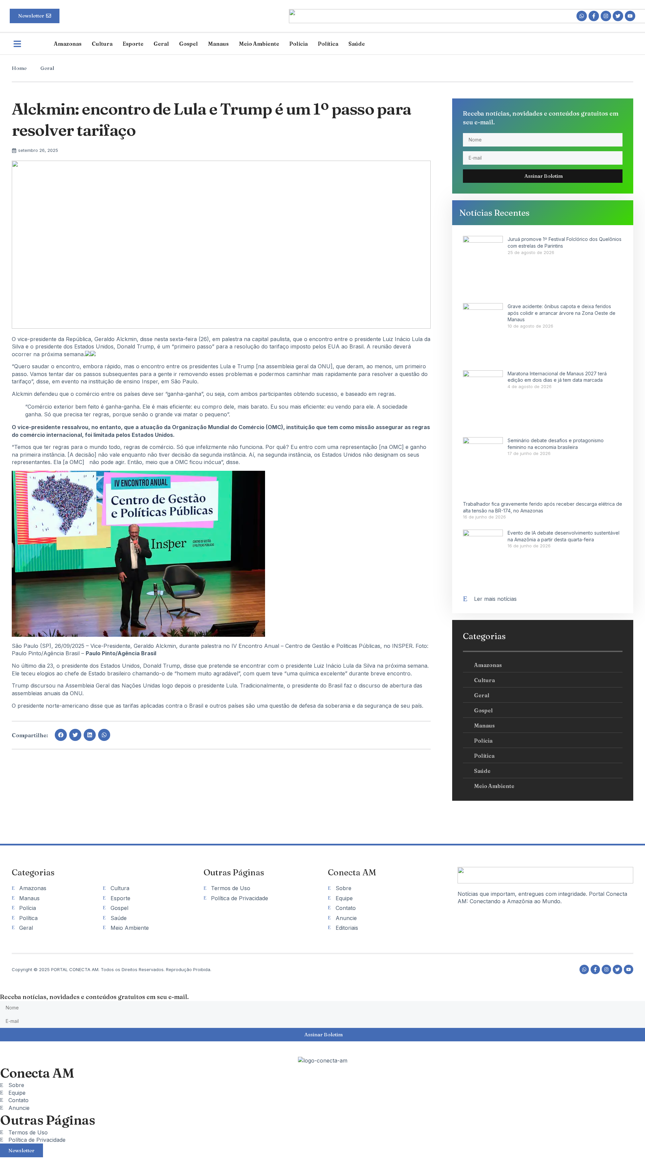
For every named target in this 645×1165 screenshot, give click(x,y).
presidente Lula (217, 685)
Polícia (298, 43)
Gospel (188, 43)
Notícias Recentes (494, 213)
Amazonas (68, 43)
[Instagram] (606, 16)
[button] (61, 735)
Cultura (102, 43)
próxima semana (406, 665)
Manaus (218, 43)
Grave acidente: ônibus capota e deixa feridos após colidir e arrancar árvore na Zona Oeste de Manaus (561, 312)
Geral (161, 43)
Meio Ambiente (259, 43)
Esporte (133, 43)
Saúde (356, 43)
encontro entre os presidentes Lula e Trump (197, 366)
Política (328, 43)
